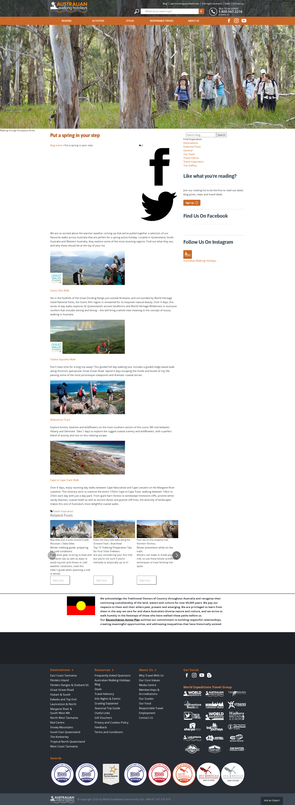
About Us (193, 20)
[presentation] (52, 555)
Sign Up (190, 202)
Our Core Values (149, 680)
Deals (227, 3)
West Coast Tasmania (64, 746)
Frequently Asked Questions (113, 675)
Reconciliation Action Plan (123, 620)
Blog (165, 3)
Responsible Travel (162, 20)
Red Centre (57, 722)
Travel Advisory (104, 694)
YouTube (244, 20)
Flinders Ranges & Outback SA (69, 685)
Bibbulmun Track (60, 419)
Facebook (229, 20)
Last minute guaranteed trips (184, 3)
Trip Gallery (190, 165)
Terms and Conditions (109, 732)
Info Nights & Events (108, 699)
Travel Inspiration (63, 511)
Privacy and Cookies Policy (111, 722)
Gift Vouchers (103, 718)
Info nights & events (212, 3)
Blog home (56, 145)
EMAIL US (225, 14)
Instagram (236, 20)
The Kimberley (59, 737)
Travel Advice (191, 158)
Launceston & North (63, 704)
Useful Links (102, 713)
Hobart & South (60, 694)
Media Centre (147, 685)
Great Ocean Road (62, 690)
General (188, 150)
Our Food (145, 703)
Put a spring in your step (75, 135)
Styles (130, 20)
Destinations (190, 143)
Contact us (238, 3)
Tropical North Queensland (67, 741)
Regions (66, 20)
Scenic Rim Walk (59, 290)
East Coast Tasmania (63, 675)
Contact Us (146, 718)
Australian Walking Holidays (199, 260)
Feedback (101, 727)
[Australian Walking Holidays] (68, 6)
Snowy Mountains (61, 727)
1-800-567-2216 (230, 11)
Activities (98, 20)
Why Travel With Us (151, 675)
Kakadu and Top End (63, 699)
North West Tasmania (64, 718)
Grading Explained (106, 703)
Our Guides (146, 699)
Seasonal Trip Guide (107, 708)
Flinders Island (59, 680)
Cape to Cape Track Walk (64, 480)
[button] (171, 557)
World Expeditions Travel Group (207, 687)
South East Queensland (65, 732)
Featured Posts (192, 146)
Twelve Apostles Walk (63, 359)
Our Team (189, 154)
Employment (147, 713)
